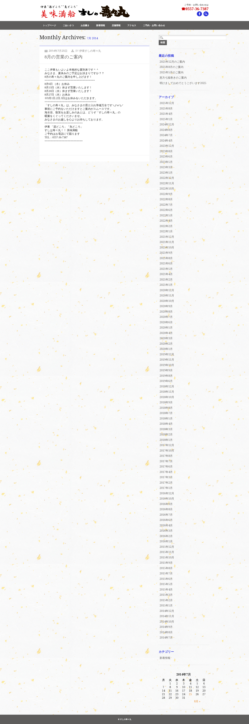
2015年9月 (166, 562)
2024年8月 (166, 129)
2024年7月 (166, 135)
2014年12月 (167, 611)
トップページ (49, 25)
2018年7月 (166, 413)
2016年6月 (166, 520)
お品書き (85, 25)
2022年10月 (167, 188)
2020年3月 (166, 338)
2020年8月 (166, 311)
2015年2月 (166, 600)
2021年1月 (166, 284)
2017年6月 (166, 466)
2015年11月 (167, 552)
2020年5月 (166, 327)
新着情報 (100, 25)
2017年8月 (166, 455)
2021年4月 (166, 274)
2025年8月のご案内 (171, 67)
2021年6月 (166, 263)
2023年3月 (166, 167)
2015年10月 (167, 557)
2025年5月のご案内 (171, 72)
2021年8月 (166, 258)
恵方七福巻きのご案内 (173, 77)
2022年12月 (167, 178)
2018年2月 (166, 434)
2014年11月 (167, 616)
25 (190, 694)
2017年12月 (167, 445)
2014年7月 (166, 637)
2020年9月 (166, 306)
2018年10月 (167, 397)
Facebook (199, 13)
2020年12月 (167, 290)
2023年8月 (166, 151)
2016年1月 (166, 541)
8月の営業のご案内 (63, 56)
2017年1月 (166, 488)
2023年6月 (166, 156)
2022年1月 (166, 231)
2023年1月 (166, 172)
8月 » (197, 701)
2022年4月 (166, 220)
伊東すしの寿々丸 (90, 50)
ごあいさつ (68, 25)
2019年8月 (166, 375)
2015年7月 (166, 573)
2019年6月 (166, 381)
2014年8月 (166, 632)
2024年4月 (166, 140)
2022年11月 (167, 183)
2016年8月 (166, 509)
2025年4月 (166, 113)
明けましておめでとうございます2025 (183, 83)
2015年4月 (166, 589)
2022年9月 (166, 194)
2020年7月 (166, 316)
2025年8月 (166, 108)
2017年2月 (166, 482)
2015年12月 (167, 546)
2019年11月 (167, 359)
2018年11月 (167, 391)
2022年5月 (166, 215)
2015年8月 (166, 568)
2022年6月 (166, 210)
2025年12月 (167, 103)
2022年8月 (166, 199)
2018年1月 (166, 439)
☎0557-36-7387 (195, 9)
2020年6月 (166, 322)
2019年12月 (167, 354)
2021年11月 (167, 242)
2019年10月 (167, 365)
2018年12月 (167, 386)
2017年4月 (166, 472)
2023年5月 (166, 162)
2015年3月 (166, 594)
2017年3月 (166, 477)
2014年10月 (167, 621)
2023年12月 (167, 145)
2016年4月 (166, 525)
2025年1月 (166, 119)
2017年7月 (166, 461)
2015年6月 (166, 578)
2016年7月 (166, 514)
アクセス (131, 25)
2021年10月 (167, 247)
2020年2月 (166, 343)
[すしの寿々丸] (84, 17)
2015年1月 (166, 605)
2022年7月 (166, 204)
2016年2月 (166, 536)
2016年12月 (167, 493)
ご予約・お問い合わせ (154, 25)
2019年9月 (166, 370)
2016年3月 (166, 530)
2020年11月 (167, 295)
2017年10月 (167, 450)
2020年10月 (167, 301)
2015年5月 (166, 584)
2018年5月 (166, 418)
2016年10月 (167, 498)
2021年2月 (166, 279)
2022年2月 (166, 226)
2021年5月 (166, 268)
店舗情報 (116, 25)
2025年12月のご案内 (172, 61)
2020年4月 (166, 333)
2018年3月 (166, 429)
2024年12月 (167, 124)
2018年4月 (166, 423)
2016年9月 (166, 504)
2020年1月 (166, 349)
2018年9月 (166, 402)
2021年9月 (166, 252)
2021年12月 (167, 236)
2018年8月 (166, 407)
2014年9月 (166, 626)
